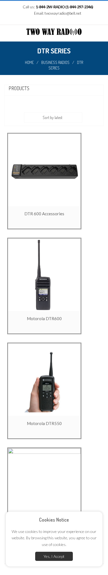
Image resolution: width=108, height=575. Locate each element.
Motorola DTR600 (44, 318)
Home (29, 62)
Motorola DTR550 (44, 423)
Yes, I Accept (54, 556)
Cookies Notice (54, 520)
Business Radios (55, 62)
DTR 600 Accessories (44, 213)
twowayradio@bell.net (63, 13)
